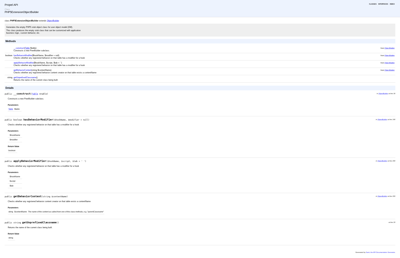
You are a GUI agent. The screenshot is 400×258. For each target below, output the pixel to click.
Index (392, 4)
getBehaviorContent (22, 70)
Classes (373, 4)
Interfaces (383, 4)
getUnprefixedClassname (25, 77)
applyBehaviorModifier (24, 63)
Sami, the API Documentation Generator (380, 252)
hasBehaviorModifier (23, 55)
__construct (19, 48)
